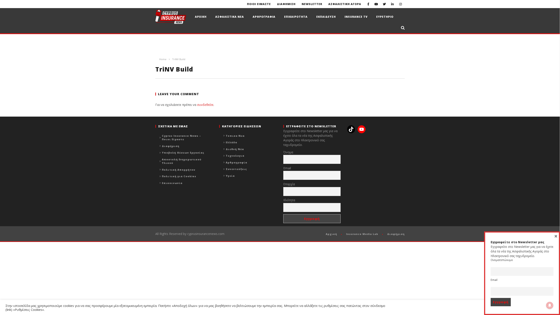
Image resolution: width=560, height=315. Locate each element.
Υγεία (230, 175)
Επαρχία (289, 184)
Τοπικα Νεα (235, 135)
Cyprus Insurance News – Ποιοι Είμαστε (181, 137)
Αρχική (331, 234)
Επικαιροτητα (296, 17)
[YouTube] (376, 4)
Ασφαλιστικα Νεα (229, 17)
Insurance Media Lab (362, 234)
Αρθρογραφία (236, 162)
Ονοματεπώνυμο (502, 260)
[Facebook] (368, 4)
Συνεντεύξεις (236, 169)
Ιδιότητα (289, 200)
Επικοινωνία (172, 183)
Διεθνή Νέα (235, 149)
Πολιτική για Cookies (179, 176)
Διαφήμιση (170, 146)
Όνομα (288, 152)
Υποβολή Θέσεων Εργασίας (183, 152)
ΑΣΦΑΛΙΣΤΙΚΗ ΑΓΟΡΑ (344, 4)
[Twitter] (384, 4)
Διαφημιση (286, 4)
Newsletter (312, 4)
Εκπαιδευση (326, 17)
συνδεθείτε (205, 105)
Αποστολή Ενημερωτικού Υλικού (181, 161)
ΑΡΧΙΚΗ (200, 17)
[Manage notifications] (549, 305)
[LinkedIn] (392, 4)
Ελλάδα (231, 142)
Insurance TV (356, 17)
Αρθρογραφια (264, 17)
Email (287, 168)
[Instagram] (401, 4)
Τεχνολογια (235, 155)
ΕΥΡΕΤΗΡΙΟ (385, 17)
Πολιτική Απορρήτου (178, 169)
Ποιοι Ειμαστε (259, 4)
